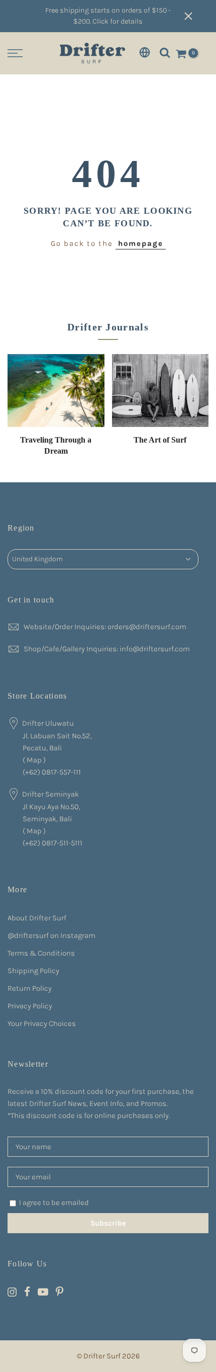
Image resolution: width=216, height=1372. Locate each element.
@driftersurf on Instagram (51, 935)
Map (34, 759)
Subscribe (108, 1223)
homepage (140, 243)
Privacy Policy (30, 1005)
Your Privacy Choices (42, 1023)
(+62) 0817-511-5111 (52, 842)
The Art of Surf (160, 440)
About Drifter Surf (37, 917)
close (195, 16)
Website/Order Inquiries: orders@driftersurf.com (105, 626)
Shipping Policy (33, 970)
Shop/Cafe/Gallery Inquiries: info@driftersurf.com (107, 648)
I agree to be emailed (54, 1202)
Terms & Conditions (41, 953)
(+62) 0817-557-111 (52, 772)
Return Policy (30, 988)
